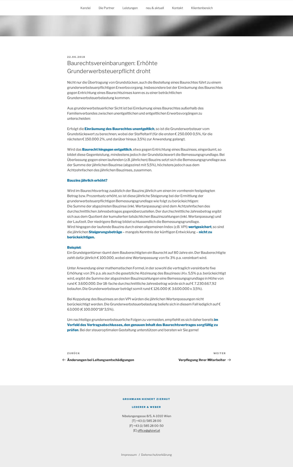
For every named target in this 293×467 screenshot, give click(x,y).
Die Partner (106, 8)
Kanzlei (85, 8)
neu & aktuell (155, 8)
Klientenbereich (202, 8)
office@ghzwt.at (148, 430)
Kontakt (177, 8)
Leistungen (130, 8)
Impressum (129, 454)
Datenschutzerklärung (156, 454)
